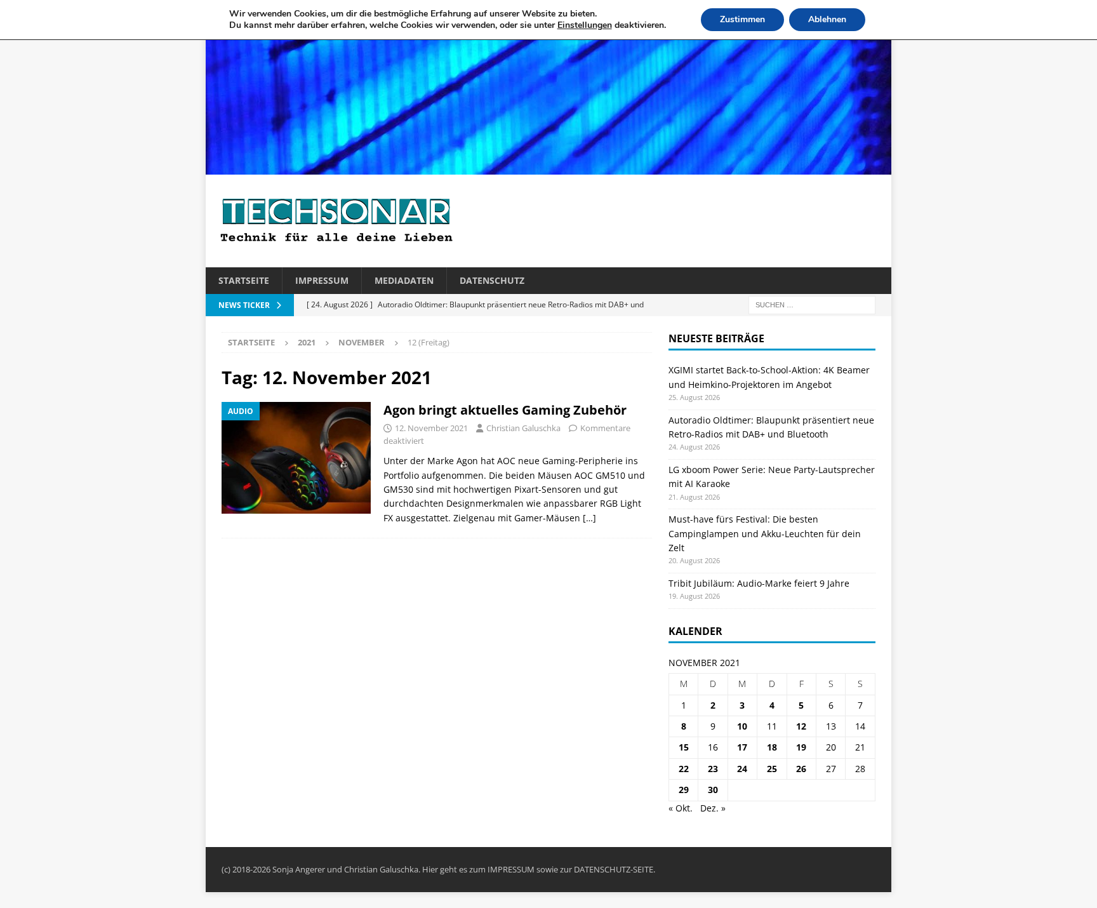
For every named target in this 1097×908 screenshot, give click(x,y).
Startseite (243, 280)
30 (713, 790)
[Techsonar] (548, 167)
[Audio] (296, 458)
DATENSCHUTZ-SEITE (613, 869)
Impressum (322, 280)
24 (742, 769)
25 (772, 769)
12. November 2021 (431, 428)
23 (713, 769)
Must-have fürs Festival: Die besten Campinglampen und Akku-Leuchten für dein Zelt (764, 533)
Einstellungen (584, 25)
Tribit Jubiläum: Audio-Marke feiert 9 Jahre (758, 583)
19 (801, 747)
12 (801, 726)
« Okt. (680, 808)
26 (801, 769)
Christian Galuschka (523, 428)
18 (772, 747)
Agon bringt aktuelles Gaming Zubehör (505, 409)
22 (684, 769)
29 (684, 790)
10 (742, 726)
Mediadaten (404, 280)
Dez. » (713, 808)
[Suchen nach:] (811, 304)
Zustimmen (742, 19)
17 (742, 747)
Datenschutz (492, 280)
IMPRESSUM (511, 869)
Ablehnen (827, 19)
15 (684, 747)
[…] (589, 518)
